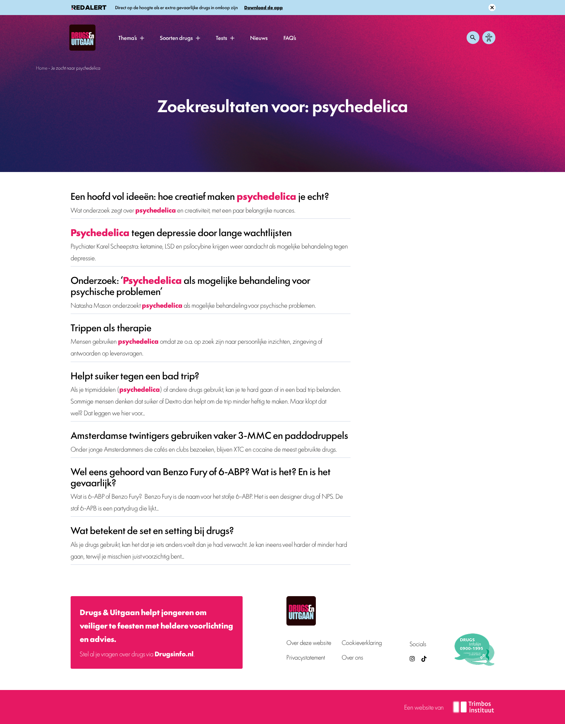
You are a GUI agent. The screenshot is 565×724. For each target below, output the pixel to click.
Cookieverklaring (362, 642)
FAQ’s (289, 38)
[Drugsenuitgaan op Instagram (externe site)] (412, 658)
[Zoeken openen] (473, 37)
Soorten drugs (176, 38)
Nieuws (259, 38)
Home (41, 67)
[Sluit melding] (492, 7)
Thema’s (127, 38)
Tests (221, 38)
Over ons (352, 657)
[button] (142, 38)
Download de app (263, 7)
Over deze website (308, 642)
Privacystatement (305, 657)
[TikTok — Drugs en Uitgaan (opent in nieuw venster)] (423, 658)
